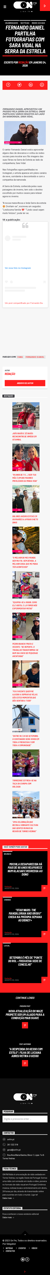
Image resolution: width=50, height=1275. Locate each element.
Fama (20, 357)
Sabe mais (7, 1198)
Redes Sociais (38, 23)
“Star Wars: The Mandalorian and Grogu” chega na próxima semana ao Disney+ (25, 915)
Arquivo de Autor (25, 383)
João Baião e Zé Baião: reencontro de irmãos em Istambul (24, 436)
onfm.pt (10, 1139)
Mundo (7, 854)
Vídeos (34, 1248)
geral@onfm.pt (14, 1150)
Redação (23, 62)
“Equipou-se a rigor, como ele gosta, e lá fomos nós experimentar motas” (24, 605)
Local (7, 945)
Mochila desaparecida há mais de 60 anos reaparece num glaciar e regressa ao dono (25, 869)
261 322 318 (12, 1145)
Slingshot (11, 1244)
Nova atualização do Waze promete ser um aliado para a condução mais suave (25, 1014)
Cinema (7, 900)
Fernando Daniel (35, 357)
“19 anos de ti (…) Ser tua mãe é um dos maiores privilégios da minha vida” (24, 477)
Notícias (25, 23)
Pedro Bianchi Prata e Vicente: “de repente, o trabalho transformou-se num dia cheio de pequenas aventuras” (25, 649)
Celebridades (11, 23)
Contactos (10, 1251)
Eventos (22, 1248)
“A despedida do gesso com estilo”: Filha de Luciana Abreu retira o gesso (25, 1052)
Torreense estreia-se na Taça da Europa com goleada (24, 783)
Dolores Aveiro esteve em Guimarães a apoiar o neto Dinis (25, 519)
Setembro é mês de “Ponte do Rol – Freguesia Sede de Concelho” (25, 961)
